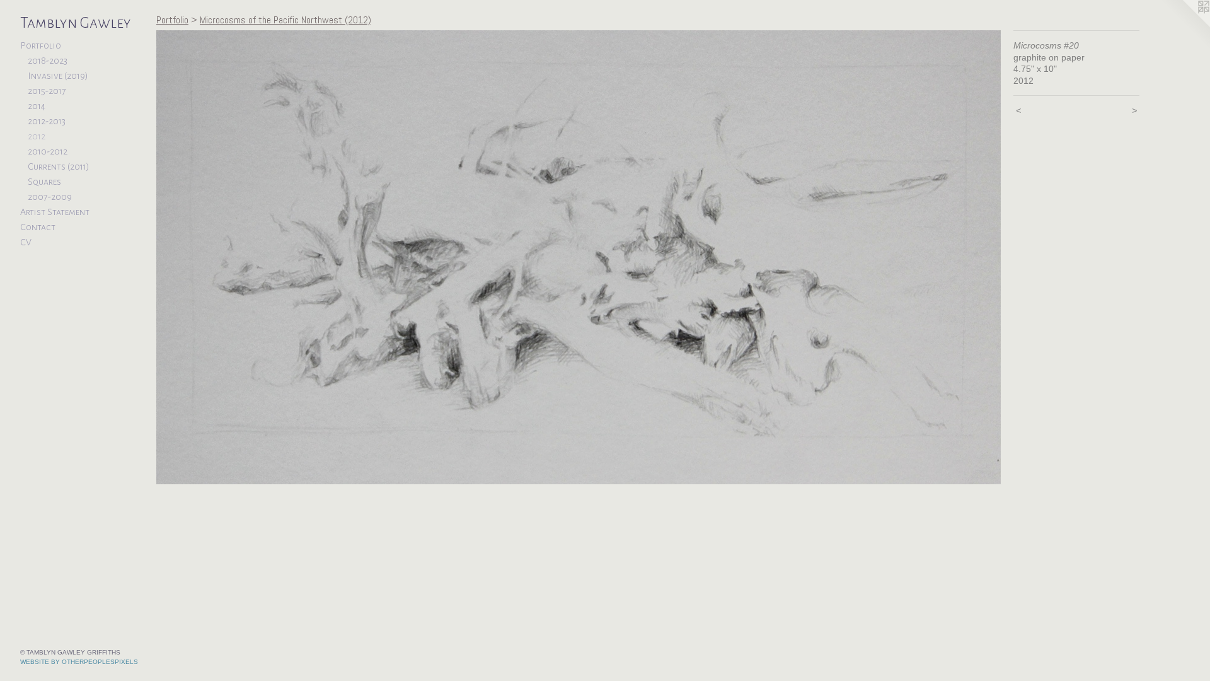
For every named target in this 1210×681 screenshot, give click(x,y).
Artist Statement (54, 212)
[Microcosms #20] (578, 257)
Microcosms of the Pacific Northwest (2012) (285, 19)
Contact (37, 227)
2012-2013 (47, 121)
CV (26, 242)
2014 (36, 106)
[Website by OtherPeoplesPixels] (1185, 25)
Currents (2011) (58, 166)
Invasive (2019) (58, 76)
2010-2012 (47, 151)
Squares (44, 182)
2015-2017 (47, 91)
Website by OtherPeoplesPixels (79, 661)
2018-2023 (47, 60)
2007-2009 (50, 197)
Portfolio (40, 45)
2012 (36, 136)
